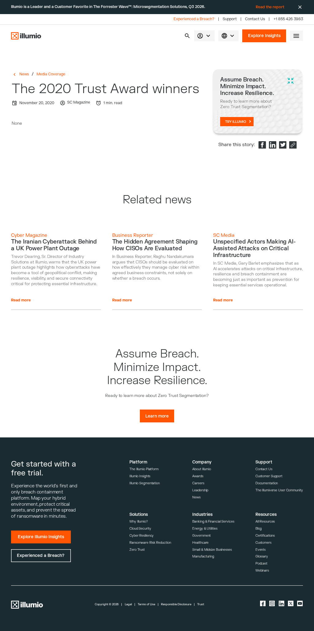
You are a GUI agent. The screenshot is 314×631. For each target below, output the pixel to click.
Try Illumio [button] (235, 122)
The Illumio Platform (144, 469)
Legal (128, 604)
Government (201, 536)
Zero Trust (137, 550)
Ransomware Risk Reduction (150, 543)
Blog (258, 529)
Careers (198, 483)
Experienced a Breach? (194, 19)
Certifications (265, 536)
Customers (263, 543)
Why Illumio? (138, 521)
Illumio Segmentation (144, 483)
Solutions (138, 514)
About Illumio (201, 469)
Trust (200, 604)
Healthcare (200, 543)
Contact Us (255, 19)
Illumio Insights (139, 476)
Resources (266, 514)
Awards (197, 476)
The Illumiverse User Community (279, 490)
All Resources (265, 521)
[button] (187, 35)
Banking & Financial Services (213, 521)
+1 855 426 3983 (288, 19)
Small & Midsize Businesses (212, 550)
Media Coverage (50, 74)
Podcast (261, 563)
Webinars (262, 570)
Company (202, 462)
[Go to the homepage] (26, 36)
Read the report (270, 7)
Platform (138, 462)
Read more (21, 300)
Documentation (266, 483)
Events (260, 550)
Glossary (261, 556)
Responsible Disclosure (176, 604)
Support (230, 19)
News (24, 74)
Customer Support (268, 476)
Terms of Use (146, 604)
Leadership (200, 490)
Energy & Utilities (204, 529)
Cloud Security (140, 529)
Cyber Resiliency (141, 536)
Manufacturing (203, 556)
